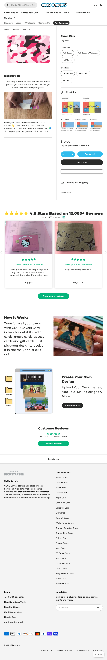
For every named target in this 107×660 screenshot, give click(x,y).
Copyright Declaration (64, 650)
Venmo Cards (62, 583)
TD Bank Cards (63, 553)
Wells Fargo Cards (65, 523)
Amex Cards (62, 477)
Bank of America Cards (67, 528)
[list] (28, 49)
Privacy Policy (98, 650)
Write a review (53, 443)
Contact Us (44, 23)
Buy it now (82, 162)
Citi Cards (60, 513)
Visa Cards (61, 487)
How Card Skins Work (15, 602)
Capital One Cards (64, 533)
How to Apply (10, 617)
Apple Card (61, 497)
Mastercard (61, 492)
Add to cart (90, 154)
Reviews (8, 23)
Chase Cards (62, 482)
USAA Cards (61, 568)
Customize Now (72, 405)
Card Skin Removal (13, 622)
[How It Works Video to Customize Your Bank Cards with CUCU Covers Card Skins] (28, 105)
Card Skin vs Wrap (13, 612)
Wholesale (30, 23)
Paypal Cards (62, 543)
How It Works (83, 12)
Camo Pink (26, 29)
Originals (65, 41)
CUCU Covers (14, 645)
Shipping (65, 146)
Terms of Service (82, 650)
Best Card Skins (12, 607)
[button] (2, 252)
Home (6, 29)
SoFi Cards (61, 578)
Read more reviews (53, 296)
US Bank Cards (63, 563)
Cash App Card (63, 502)
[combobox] (20, 5)
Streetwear (15, 29)
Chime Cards (62, 538)
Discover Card (62, 508)
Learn (18, 23)
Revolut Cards (62, 518)
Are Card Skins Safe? (14, 597)
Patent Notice (46, 650)
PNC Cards (61, 558)
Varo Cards (61, 548)
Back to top (53, 459)
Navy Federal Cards (65, 573)
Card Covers (66, 193)
